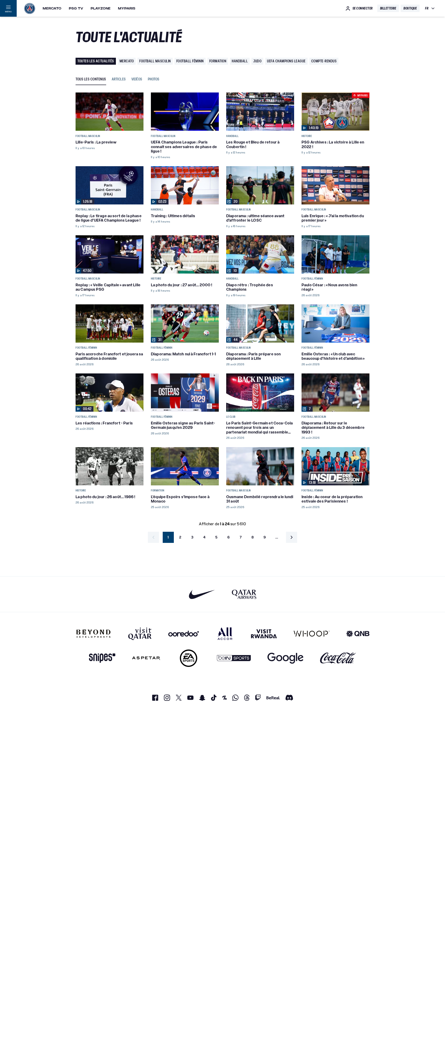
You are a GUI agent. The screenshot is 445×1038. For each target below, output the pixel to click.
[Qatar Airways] (244, 594)
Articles (119, 79)
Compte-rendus (324, 61)
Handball (240, 61)
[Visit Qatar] (140, 633)
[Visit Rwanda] (264, 633)
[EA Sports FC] (188, 658)
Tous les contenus (91, 79)
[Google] (285, 658)
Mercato (52, 8)
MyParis (126, 8)
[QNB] (357, 633)
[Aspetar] (146, 658)
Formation (217, 61)
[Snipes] (102, 658)
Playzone (101, 8)
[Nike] (202, 594)
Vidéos (136, 79)
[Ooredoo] (183, 633)
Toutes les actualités (95, 61)
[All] (225, 633)
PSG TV (76, 8)
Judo (257, 61)
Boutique (410, 8)
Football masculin (155, 61)
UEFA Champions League (286, 61)
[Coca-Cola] (338, 658)
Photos (153, 79)
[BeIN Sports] (234, 658)
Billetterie (388, 8)
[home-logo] (29, 8)
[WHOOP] (312, 633)
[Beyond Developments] (93, 633)
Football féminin (190, 61)
